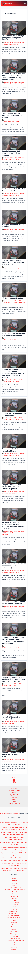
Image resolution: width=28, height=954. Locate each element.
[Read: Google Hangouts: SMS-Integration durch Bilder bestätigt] (14, 143)
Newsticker (14, 788)
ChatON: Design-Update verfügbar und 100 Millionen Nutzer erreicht (13, 262)
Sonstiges (14, 947)
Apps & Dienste (15, 121)
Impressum (14, 801)
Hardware (14, 880)
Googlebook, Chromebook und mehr (14, 889)
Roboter (14, 894)
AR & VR (14, 883)
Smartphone (15, 44)
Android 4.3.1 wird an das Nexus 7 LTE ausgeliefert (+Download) (12, 717)
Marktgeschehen (16, 532)
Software (14, 929)
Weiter (15, 782)
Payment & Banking (14, 915)
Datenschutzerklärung (14, 803)
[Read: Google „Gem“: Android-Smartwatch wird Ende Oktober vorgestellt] (14, 476)
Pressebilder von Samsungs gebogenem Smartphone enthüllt (13, 38)
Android (9, 44)
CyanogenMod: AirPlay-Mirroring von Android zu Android (12, 115)
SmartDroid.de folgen (14, 790)
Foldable (14, 885)
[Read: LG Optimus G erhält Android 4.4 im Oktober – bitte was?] (14, 593)
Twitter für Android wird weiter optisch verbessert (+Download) (14, 566)
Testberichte (14, 949)
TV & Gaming (15, 902)
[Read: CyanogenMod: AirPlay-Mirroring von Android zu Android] (14, 105)
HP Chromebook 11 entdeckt (13, 298)
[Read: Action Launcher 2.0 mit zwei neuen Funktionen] (14, 441)
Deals (14, 878)
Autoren (14, 799)
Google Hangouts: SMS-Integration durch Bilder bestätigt (11, 153)
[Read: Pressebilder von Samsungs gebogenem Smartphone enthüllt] (14, 27)
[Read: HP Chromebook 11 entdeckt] (14, 290)
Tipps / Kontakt (14, 795)
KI (14, 942)
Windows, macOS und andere (15, 940)
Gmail (21, 419)
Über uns (14, 797)
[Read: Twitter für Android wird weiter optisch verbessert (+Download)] (14, 556)
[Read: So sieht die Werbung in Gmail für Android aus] (14, 405)
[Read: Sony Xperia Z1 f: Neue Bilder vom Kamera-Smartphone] (14, 325)
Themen (14, 792)
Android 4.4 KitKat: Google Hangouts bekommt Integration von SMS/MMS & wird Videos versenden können (13, 373)
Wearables (14, 493)
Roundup (14, 927)
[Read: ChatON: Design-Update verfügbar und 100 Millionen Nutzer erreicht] (14, 252)
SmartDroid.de (4, 813)
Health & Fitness (14, 907)
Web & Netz (14, 945)
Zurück (13, 777)
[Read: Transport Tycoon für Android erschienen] (14, 216)
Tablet (13, 723)
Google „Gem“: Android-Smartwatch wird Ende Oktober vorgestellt (11, 487)
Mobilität (14, 892)
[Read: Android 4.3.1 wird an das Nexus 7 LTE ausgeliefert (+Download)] (14, 707)
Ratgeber (14, 922)
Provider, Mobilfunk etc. (14, 917)
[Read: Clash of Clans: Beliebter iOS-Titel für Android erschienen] (14, 181)
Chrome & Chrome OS (13, 302)
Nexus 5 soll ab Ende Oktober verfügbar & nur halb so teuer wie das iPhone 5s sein (13, 679)
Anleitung (14, 925)
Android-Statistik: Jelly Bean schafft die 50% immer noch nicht (13, 755)
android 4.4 (21, 84)
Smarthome (14, 896)
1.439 (11, 780)
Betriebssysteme (15, 813)
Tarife (14, 920)
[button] (25, 3)
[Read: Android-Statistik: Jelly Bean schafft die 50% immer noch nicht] (14, 744)
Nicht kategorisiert (14, 913)
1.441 (17, 780)
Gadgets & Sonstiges (14, 887)
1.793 (22, 780)
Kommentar (14, 909)
